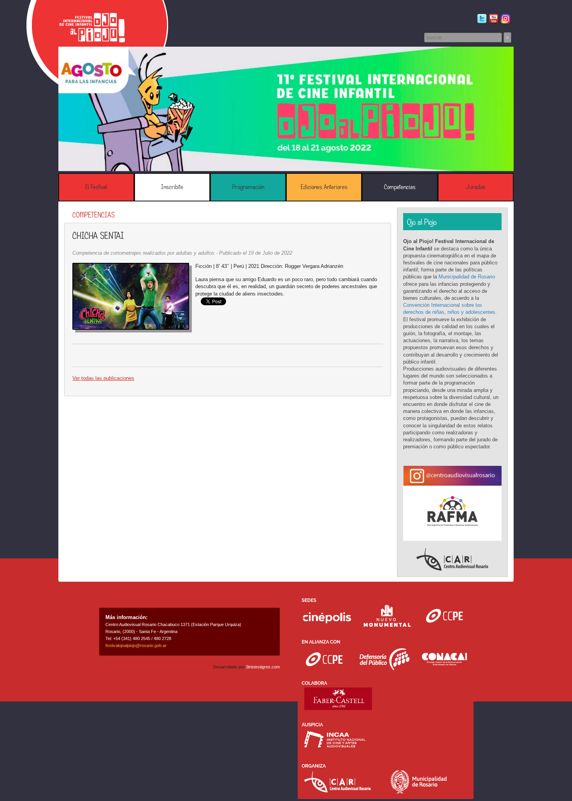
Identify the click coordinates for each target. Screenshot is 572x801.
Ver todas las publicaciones (103, 378)
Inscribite (172, 187)
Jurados (475, 187)
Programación (248, 187)
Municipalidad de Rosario (467, 277)
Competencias (400, 187)
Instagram (505, 19)
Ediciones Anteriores (324, 187)
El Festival (96, 187)
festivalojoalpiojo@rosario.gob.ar (136, 645)
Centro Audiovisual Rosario (452, 559)
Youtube (493, 19)
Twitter (482, 19)
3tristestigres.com (263, 667)
